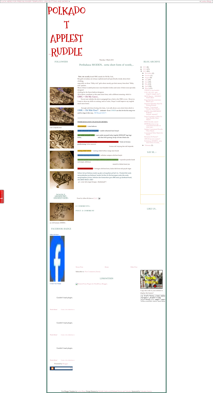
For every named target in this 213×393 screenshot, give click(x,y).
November (148, 73)
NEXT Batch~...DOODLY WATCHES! (152, 97)
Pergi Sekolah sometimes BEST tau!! (152, 100)
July (146, 80)
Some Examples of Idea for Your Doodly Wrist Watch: (153, 118)
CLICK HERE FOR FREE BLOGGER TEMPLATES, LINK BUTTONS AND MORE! (34, 1)
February (148, 145)
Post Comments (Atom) (92, 272)
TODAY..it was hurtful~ (152, 90)
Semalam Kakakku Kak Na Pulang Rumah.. (153, 104)
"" (53, 309)
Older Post (133, 267)
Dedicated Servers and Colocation (121, 391)
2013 (145, 67)
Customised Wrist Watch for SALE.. (153, 133)
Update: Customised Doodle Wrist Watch (152, 108)
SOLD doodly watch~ (151, 122)
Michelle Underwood (104, 391)
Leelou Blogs (206, 1)
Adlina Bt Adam (54, 234)
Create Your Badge (55, 283)
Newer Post (79, 267)
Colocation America (146, 391)
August (147, 77)
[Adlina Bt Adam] (57, 281)
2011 (145, 71)
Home (51, 54)
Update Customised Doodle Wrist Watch (153, 130)
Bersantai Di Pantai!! (151, 137)
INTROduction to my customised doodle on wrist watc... (152, 125)
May (146, 84)
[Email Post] (98, 198)
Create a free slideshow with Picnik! (70, 309)
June (146, 82)
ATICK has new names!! (152, 139)
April (147, 86)
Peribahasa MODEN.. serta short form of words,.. (106, 64)
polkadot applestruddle (66, 31)
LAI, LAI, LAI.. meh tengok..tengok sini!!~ (152, 93)
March (147, 88)
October (148, 75)
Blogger (65, 364)
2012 (145, 69)
